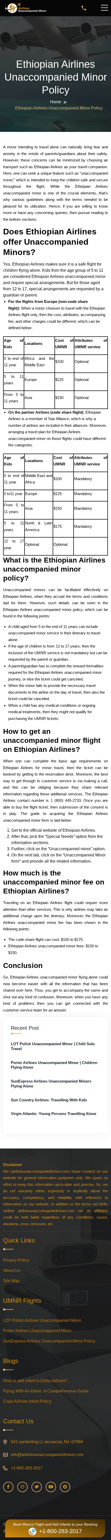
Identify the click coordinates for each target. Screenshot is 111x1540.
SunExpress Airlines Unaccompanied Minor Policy (49, 1341)
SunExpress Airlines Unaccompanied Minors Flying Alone (51, 1083)
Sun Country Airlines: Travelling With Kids (49, 1100)
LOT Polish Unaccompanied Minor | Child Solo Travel (53, 1046)
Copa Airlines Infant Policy (27, 1401)
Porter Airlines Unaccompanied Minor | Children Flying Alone (54, 1065)
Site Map (11, 1281)
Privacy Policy (16, 1260)
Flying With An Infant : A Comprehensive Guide (46, 1391)
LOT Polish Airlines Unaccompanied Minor (42, 1320)
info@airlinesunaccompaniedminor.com (47, 1454)
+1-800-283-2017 (27, 1468)
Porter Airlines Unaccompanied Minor (37, 1331)
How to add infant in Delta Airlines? (35, 1381)
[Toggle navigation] (106, 8)
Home (55, 102)
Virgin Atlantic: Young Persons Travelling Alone (53, 1113)
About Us (11, 1270)
